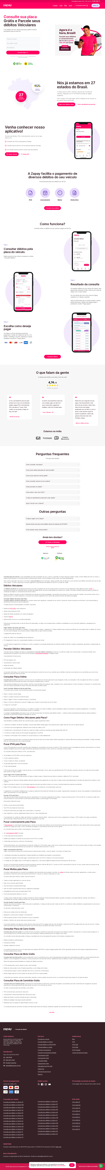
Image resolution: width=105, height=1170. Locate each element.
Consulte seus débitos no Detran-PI (13, 1132)
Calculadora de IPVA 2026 (45, 1066)
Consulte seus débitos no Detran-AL (48, 1120)
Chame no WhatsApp (53, 542)
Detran (11, 616)
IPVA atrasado (31, 787)
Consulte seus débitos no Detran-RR (13, 1134)
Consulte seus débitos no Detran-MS (48, 1126)
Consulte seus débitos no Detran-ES (48, 1115)
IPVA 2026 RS (76, 1111)
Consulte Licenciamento (44, 1050)
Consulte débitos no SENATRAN (47, 1044)
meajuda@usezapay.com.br (13, 1065)
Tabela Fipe (41, 1069)
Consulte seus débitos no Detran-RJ (48, 1101)
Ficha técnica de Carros (44, 1071)
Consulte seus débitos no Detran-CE (13, 1115)
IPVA (30, 200)
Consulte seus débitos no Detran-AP (13, 1118)
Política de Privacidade (59, 1165)
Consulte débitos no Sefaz (45, 1047)
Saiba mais (58, 1147)
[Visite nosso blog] (39, 1084)
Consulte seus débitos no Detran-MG (13, 1105)
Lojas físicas (9, 1057)
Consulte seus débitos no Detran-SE (48, 1134)
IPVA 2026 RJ (76, 1114)
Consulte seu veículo (43, 1039)
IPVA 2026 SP (76, 1102)
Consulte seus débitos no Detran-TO (13, 1137)
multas (61, 872)
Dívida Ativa (74, 200)
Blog (65, 5)
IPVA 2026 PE (76, 1129)
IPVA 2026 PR (76, 1108)
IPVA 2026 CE (76, 1126)
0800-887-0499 (10, 1060)
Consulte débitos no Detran (45, 1042)
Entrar (94, 5)
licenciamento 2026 (12, 833)
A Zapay (55, 5)
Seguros (40, 1074)
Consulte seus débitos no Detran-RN (48, 1109)
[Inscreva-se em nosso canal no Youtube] (49, 1084)
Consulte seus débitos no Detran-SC (13, 1110)
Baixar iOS (26, 154)
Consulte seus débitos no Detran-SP (48, 1104)
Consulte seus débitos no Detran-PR (13, 1107)
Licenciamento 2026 (43, 1058)
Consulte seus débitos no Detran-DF (13, 1102)
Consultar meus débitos (52, 208)
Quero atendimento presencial (86, 104)
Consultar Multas (42, 1061)
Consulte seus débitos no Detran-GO (13, 1124)
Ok (72, 1165)
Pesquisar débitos (52, 356)
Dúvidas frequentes (11, 1063)
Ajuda (70, 5)
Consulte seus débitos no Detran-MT (13, 1126)
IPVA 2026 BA (76, 1120)
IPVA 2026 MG (76, 1105)
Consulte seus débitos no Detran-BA (48, 1112)
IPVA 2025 (75, 1044)
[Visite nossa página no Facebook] (42, 1084)
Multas (60, 200)
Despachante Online (43, 1063)
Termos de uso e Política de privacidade (27, 57)
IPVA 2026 (13, 608)
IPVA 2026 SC (76, 1117)
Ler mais (51, 1012)
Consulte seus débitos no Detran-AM (48, 1118)
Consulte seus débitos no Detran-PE (13, 1113)
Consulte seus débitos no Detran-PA (13, 1129)
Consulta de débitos (21, 1029)
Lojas (60, 5)
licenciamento (8, 825)
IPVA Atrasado (76, 1050)
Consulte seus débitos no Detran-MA (48, 1123)
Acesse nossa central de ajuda (52, 547)
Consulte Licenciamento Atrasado (47, 1053)
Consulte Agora (21, 52)
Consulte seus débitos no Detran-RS (48, 1107)
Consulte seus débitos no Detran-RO (48, 1131)
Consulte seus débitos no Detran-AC (13, 1121)
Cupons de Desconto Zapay (80, 1053)
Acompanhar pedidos (81, 5)
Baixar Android (13, 154)
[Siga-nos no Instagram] (46, 1084)
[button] (52, 464)
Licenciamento (45, 200)
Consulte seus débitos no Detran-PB (48, 1128)
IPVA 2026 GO (76, 1123)
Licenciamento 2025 (43, 1055)
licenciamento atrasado (41, 653)
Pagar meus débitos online (66, 104)
